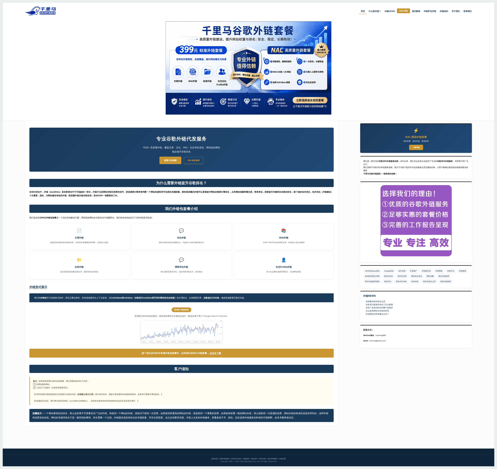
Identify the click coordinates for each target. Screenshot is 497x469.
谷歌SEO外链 (401, 281)
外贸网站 (439, 271)
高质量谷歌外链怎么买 (375, 301)
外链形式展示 (38, 287)
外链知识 (444, 11)
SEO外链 (401, 271)
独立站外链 (402, 276)
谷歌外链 (414, 281)
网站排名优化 (416, 276)
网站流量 (430, 276)
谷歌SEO (387, 281)
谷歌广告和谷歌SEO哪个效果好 (379, 307)
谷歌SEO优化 (236, 459)
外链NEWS (369, 295)
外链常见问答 (430, 11)
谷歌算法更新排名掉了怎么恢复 (379, 304)
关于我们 (456, 11)
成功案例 (416, 11)
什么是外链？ (375, 11)
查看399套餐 (170, 160)
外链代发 (282, 459)
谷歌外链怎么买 (429, 281)
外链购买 (462, 271)
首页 (363, 11)
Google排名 (389, 271)
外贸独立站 (426, 271)
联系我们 (468, 11)
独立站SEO (388, 276)
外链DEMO (390, 11)
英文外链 (262, 459)
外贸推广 (413, 271)
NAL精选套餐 (194, 160)
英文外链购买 (443, 276)
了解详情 (416, 147)
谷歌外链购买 (445, 281)
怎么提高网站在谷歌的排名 (377, 311)
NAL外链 (403, 10)
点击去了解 (215, 353)
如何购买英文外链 (372, 276)
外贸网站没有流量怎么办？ (377, 314)
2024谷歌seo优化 (372, 271)
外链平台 (450, 271)
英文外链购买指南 (372, 281)
